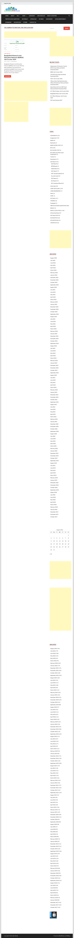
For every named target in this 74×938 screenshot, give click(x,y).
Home (6, 15)
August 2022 (53, 375)
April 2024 (53, 326)
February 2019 (54, 477)
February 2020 (54, 448)
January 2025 (53, 304)
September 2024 (54, 314)
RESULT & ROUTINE (52, 15)
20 (62, 544)
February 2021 (54, 419)
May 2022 (52, 382)
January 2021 (53, 421)
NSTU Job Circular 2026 (56, 78)
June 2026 (53, 262)
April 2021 (53, 414)
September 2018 (54, 490)
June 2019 (53, 468)
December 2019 (54, 453)
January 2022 (53, 392)
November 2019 (54, 455)
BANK (23, 15)
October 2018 (53, 487)
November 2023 (54, 338)
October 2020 (53, 429)
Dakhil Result (54, 168)
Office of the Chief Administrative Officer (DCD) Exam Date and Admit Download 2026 (59, 82)
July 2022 (52, 377)
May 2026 (52, 265)
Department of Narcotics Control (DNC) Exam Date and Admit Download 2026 (58, 67)
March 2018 (53, 504)
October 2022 (53, 370)
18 (57, 544)
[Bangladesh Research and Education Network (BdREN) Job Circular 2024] (14, 45)
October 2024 (53, 311)
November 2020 (54, 426)
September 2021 (54, 402)
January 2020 (53, 451)
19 (59, 544)
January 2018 (53, 509)
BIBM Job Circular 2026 (56, 72)
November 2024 (54, 309)
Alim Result (54, 163)
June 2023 (53, 350)
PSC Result (54, 178)
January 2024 (53, 333)
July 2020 (52, 436)
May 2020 (52, 441)
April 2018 (53, 502)
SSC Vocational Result (56, 183)
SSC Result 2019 (54, 215)
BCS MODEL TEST (55, 150)
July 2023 (52, 348)
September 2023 (54, 343)
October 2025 (53, 282)
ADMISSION (32, 15)
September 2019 (54, 460)
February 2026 (54, 272)
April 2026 (53, 267)
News (51, 193)
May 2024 (52, 324)
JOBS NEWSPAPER (55, 191)
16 (51, 544)
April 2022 (53, 385)
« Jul (51, 554)
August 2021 (53, 404)
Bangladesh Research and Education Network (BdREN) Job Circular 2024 (13, 57)
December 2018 (54, 482)
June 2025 (53, 292)
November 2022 (54, 367)
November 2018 (54, 485)
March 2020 (53, 446)
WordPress (61, 935)
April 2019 (53, 472)
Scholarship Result (60, 19)
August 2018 (53, 492)
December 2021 (54, 394)
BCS (18, 15)
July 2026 (52, 260)
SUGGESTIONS (17, 22)
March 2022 (53, 387)
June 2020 (53, 438)
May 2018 (52, 499)
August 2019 (53, 463)
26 (59, 547)
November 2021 (54, 397)
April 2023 (53, 355)
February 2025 (54, 302)
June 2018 (53, 497)
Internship (8, 22)
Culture (52, 156)
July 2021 (52, 407)
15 (68, 541)
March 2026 (53, 270)
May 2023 (52, 353)
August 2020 (53, 433)
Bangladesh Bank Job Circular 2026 (59, 93)
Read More (7, 76)
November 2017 (54, 514)
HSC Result (54, 171)
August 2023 (53, 346)
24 (54, 547)
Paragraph (53, 203)
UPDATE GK (53, 222)
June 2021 (53, 409)
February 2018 (54, 507)
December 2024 (54, 306)
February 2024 (54, 331)
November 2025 (54, 280)
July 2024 (52, 319)
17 (54, 544)
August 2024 (53, 316)
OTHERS (25, 22)
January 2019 (53, 480)
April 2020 (53, 443)
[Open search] (69, 15)
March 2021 (53, 416)
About (12, 15)
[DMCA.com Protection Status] (53, 918)
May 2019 (52, 470)
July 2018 (52, 494)
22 (68, 544)
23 (51, 547)
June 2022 (53, 380)
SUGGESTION (54, 217)
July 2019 (52, 465)
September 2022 (54, 372)
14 (65, 541)
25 (57, 547)
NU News (41, 19)
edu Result (25, 19)
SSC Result (53, 180)
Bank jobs (52, 142)
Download (33, 19)
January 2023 (53, 363)
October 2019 (53, 458)
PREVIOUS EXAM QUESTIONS (12, 19)
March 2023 (53, 358)
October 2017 (53, 516)
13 (62, 541)
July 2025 (52, 289)
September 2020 (54, 431)
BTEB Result (54, 166)
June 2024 (53, 321)
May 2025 (52, 294)
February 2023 (54, 360)
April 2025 (53, 297)
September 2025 (54, 284)
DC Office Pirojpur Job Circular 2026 (59, 91)
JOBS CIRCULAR (41, 15)
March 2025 (53, 299)
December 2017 (54, 512)
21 (65, 544)
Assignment (49, 19)
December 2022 (54, 365)
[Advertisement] (30, 34)
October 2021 (53, 399)
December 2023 (54, 336)
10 (54, 541)
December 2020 (54, 424)
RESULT (52, 208)
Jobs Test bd (15, 935)
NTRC (51, 195)
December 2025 (54, 277)
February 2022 (54, 389)
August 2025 (53, 287)
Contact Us (33, 22)
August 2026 (53, 258)
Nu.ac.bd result (55, 176)
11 (57, 541)
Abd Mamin (14, 61)
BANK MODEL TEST (55, 145)
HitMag (68, 935)
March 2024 (53, 328)
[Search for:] (60, 28)
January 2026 (53, 275)
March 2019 (53, 475)
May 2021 (52, 411)
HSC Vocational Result (56, 173)
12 (59, 541)
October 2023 (53, 341)
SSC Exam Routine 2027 (56, 100)
